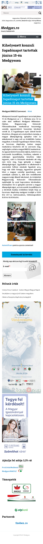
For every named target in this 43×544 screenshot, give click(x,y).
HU (37, 37)
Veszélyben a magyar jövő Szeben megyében (17, 294)
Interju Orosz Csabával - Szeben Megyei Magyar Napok (21, 290)
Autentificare (7, 245)
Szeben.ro (21, 523)
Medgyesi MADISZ (9, 471)
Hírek (30, 111)
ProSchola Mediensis (10, 467)
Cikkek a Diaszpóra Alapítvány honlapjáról (16, 297)
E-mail (6, 266)
